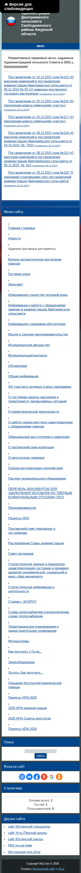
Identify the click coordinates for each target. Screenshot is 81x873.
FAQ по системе (20, 845)
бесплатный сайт (44, 868)
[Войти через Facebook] (36, 777)
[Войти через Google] (51, 776)
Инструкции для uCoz (24, 852)
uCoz (61, 868)
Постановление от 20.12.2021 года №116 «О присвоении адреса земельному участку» (39, 105)
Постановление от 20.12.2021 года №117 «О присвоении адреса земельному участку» (39, 121)
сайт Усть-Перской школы (27, 833)
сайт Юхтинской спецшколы (29, 826)
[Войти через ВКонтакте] (29, 777)
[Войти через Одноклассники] (59, 777)
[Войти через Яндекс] (44, 777)
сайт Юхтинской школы (25, 839)
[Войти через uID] (22, 777)
